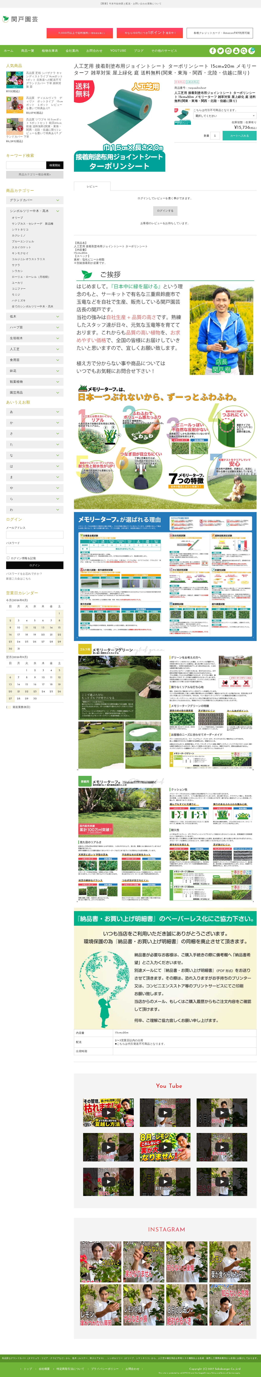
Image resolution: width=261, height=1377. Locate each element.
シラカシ (17, 271)
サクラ (16, 265)
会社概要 (44, 1369)
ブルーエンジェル (23, 241)
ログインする (165, 210)
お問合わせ (94, 50)
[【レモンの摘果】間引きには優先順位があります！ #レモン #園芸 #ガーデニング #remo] (144, 1304)
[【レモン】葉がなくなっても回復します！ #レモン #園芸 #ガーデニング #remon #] (230, 1262)
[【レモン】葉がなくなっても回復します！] (165, 1182)
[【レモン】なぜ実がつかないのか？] (108, 1147)
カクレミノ (19, 235)
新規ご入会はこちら (18, 578)
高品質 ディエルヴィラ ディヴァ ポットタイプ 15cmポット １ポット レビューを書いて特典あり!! (44, 103)
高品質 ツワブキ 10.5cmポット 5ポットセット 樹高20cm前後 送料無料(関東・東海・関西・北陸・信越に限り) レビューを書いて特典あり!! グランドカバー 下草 (34, 128)
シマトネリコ (20, 229)
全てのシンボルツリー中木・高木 (32, 306)
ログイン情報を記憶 (23, 558)
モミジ (16, 294)
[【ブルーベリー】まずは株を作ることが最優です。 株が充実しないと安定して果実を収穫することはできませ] (144, 1262)
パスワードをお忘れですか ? (24, 574)
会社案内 (72, 50)
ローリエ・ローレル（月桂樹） (31, 277)
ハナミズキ (19, 300)
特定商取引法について (70, 1369)
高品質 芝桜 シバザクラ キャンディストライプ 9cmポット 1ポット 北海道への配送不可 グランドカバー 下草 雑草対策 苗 (44, 80)
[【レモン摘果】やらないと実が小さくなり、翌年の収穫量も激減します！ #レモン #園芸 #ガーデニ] (187, 1304)
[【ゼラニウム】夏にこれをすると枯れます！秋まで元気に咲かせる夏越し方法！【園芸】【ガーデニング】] (108, 1112)
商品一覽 (27, 50)
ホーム (9, 50)
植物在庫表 (50, 50)
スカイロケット (21, 247)
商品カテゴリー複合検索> (35, 174)
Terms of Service (227, 1373)
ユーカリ (17, 283)
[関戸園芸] (20, 22)
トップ (28, 1369)
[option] (119, 126)
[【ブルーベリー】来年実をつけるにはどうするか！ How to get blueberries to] (230, 1304)
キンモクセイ (20, 253)
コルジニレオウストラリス (28, 259)
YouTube (118, 50)
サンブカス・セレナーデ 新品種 (32, 223)
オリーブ (17, 218)
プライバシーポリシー (105, 1369)
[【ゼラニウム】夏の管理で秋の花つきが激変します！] (108, 1182)
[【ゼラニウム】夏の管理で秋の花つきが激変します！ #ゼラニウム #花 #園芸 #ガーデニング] (100, 1262)
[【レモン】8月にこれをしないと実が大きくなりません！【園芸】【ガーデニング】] (165, 1147)
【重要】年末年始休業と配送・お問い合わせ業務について (131, 4)
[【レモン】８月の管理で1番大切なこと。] (222, 1182)
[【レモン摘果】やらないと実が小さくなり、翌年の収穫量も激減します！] (222, 1112)
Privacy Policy (210, 1373)
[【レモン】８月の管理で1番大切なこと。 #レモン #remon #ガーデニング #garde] (187, 1262)
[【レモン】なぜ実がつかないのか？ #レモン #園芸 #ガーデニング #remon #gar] (100, 1304)
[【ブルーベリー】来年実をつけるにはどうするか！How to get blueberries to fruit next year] (165, 1112)
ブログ (139, 50)
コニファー (19, 288)
